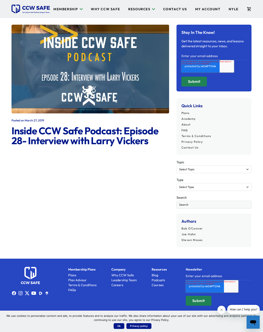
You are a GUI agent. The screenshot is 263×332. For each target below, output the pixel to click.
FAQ (184, 130)
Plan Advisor (77, 280)
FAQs (72, 290)
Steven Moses (192, 240)
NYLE (234, 9)
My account (207, 9)
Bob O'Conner (192, 228)
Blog (155, 275)
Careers (117, 285)
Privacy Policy (192, 142)
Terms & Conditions (196, 136)
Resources (139, 9)
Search (181, 197)
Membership (65, 9)
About (186, 124)
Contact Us (175, 9)
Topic (180, 162)
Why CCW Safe (105, 9)
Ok (119, 325)
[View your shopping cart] (249, 9)
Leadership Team (124, 280)
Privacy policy (139, 325)
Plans (185, 113)
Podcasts (158, 280)
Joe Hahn (188, 234)
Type (179, 180)
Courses (158, 285)
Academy (188, 119)
